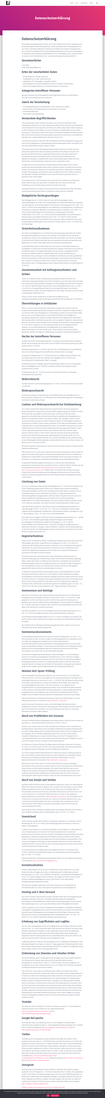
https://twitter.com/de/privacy (73, 1058)
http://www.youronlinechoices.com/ (33, 470)
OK (48, 1095)
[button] (93, 3)
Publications (84, 3)
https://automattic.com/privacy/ (57, 700)
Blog (77, 3)
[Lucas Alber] (8, 3)
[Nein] (103, 1093)
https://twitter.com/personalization (38, 1060)
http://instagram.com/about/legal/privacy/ (35, 1084)
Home (71, 3)
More (91, 3)
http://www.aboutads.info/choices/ (48, 467)
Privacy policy (55, 1095)
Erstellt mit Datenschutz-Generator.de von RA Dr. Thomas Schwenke (43, 1087)
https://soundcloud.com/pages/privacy (44, 860)
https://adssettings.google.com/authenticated (36, 1013)
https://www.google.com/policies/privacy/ (35, 1011)
